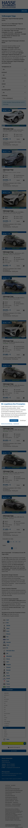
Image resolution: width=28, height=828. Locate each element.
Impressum (16, 424)
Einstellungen (23, 420)
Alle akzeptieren (13, 420)
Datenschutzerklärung (6, 424)
